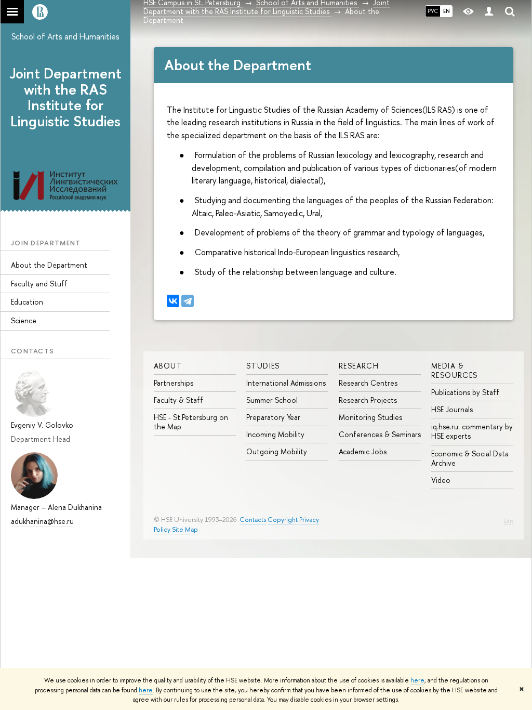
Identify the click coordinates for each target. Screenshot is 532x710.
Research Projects (368, 400)
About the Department (49, 265)
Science (23, 320)
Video (440, 480)
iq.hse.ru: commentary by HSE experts (472, 431)
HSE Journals (452, 409)
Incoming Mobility (275, 434)
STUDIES (263, 366)
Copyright (283, 519)
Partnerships (173, 383)
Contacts (253, 519)
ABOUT (168, 366)
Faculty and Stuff (39, 283)
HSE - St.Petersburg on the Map (191, 421)
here (417, 680)
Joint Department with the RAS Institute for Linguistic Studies (66, 97)
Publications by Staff (465, 392)
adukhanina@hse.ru (42, 521)
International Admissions (286, 383)
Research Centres (368, 383)
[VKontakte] (173, 301)
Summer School (272, 400)
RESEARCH (359, 366)
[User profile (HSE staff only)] (489, 11)
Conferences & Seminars (380, 434)
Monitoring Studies (370, 417)
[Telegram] (187, 301)
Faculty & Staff (178, 400)
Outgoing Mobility (276, 451)
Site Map (185, 529)
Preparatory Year (273, 417)
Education (27, 302)
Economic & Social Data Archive (470, 458)
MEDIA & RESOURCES (454, 370)
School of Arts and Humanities (65, 36)
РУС (433, 11)
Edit (508, 520)
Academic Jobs (363, 451)
